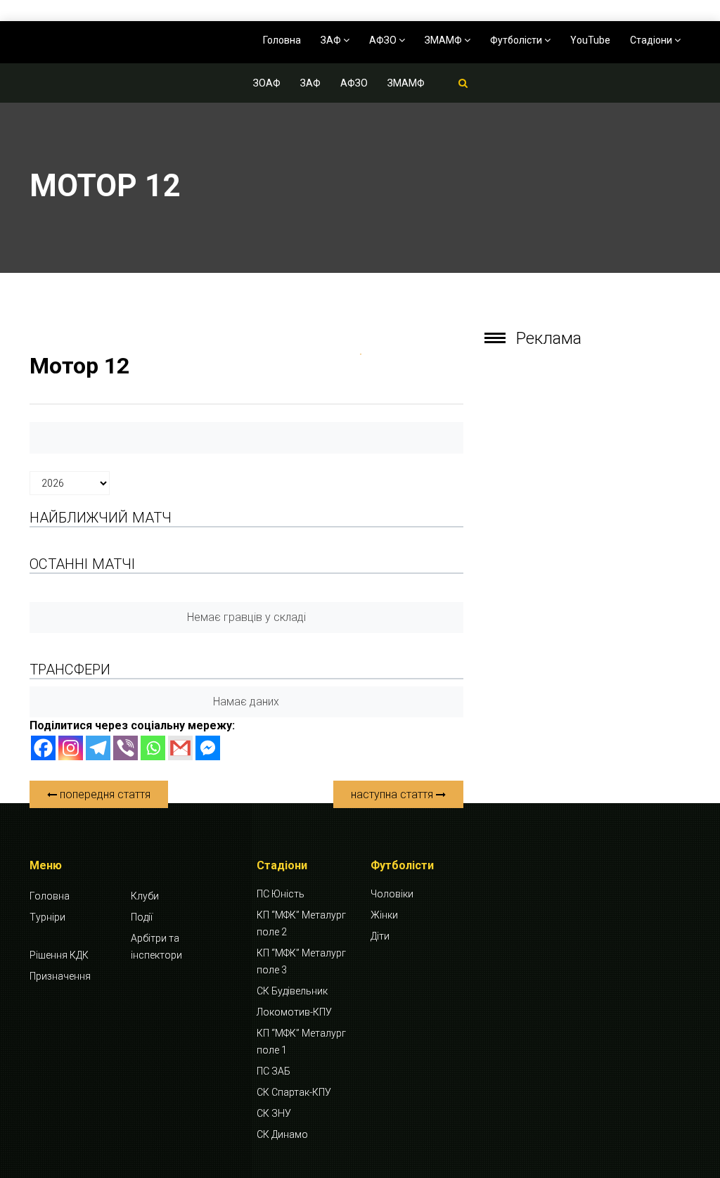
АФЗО (384, 40)
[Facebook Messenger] (207, 748)
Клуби (145, 896)
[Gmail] (180, 748)
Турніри (47, 917)
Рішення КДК (59, 955)
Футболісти (517, 40)
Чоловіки (392, 893)
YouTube (590, 40)
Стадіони (652, 40)
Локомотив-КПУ (294, 1012)
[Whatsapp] (153, 748)
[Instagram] (70, 748)
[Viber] (125, 748)
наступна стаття (393, 794)
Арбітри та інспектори (156, 947)
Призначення (60, 976)
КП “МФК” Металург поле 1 (301, 1041)
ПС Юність (280, 893)
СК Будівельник (292, 991)
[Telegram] (98, 748)
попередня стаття (103, 794)
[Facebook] (43, 748)
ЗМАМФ (444, 40)
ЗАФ (332, 40)
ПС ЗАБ (273, 1071)
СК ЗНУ (274, 1113)
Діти (380, 936)
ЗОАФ (267, 83)
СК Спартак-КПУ (294, 1092)
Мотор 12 (79, 365)
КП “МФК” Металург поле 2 (301, 923)
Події (142, 917)
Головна (282, 40)
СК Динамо (282, 1134)
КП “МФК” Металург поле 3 (301, 961)
